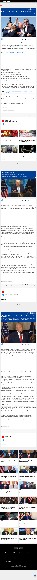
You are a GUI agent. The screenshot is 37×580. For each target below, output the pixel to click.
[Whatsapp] (28, 39)
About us (13, 561)
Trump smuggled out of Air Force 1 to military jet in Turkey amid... (27, 539)
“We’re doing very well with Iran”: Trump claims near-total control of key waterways (21, 80)
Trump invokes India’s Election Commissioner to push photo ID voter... (9, 492)
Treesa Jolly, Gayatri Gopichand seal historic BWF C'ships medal (26, 156)
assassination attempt (11, 110)
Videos (2, 138)
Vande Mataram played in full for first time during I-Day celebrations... (27, 141)
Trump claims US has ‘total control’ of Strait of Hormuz (9, 523)
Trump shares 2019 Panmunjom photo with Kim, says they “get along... (27, 492)
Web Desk (6, 39)
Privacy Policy (21, 561)
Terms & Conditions (26, 561)
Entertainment (7, 555)
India (20, 138)
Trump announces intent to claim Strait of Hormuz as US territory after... (8, 508)
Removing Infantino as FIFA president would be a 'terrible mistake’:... (9, 539)
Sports (27, 552)
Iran (8, 426)
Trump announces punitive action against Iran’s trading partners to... (8, 477)
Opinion (13, 552)
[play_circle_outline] (9, 133)
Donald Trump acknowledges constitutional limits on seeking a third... (27, 523)
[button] (1, 1)
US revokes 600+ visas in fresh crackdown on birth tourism (27, 508)
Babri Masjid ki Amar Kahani (7, 140)
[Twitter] (25, 39)
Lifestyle (14, 555)
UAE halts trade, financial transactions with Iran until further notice (9, 156)
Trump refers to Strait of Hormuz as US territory (14, 52)
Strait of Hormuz (10, 281)
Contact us (17, 561)
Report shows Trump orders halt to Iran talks (27, 476)
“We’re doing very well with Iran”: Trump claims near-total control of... (26, 461)
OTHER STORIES (3, 299)
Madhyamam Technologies (17, 566)
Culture (27, 555)
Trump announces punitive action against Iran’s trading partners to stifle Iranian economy (20, 92)
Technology (21, 555)
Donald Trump (5, 110)
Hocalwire (25, 566)
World (2, 458)
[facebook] (22, 39)
